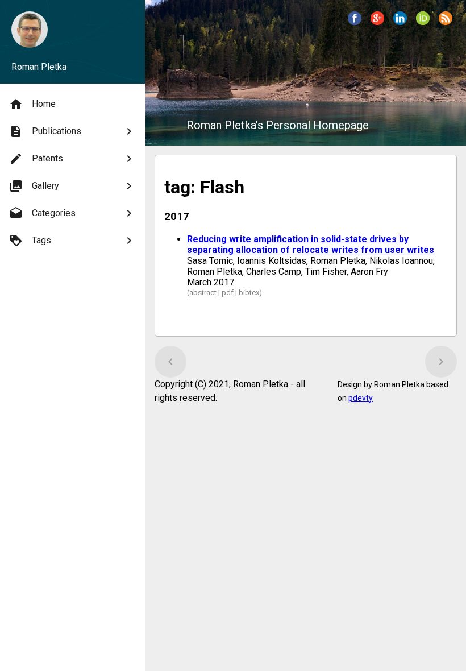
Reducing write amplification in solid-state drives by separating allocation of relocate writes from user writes (310, 244)
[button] (354, 18)
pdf (228, 292)
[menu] (72, 172)
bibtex (249, 292)
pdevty (360, 398)
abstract (203, 292)
